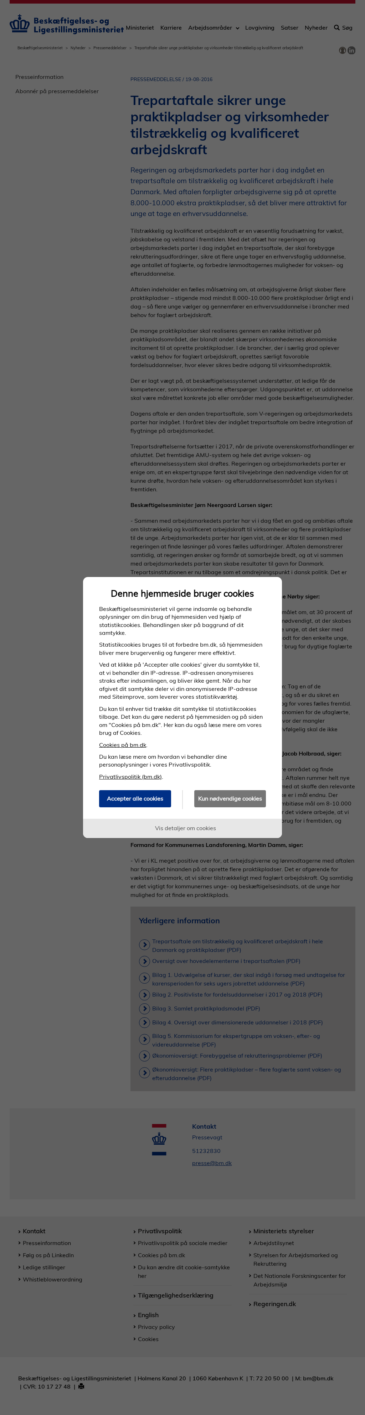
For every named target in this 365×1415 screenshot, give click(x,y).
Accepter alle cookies (135, 798)
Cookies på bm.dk (122, 744)
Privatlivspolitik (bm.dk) (130, 776)
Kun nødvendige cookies (230, 798)
